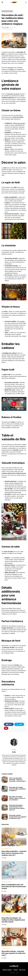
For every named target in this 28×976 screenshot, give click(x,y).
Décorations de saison (7, 11)
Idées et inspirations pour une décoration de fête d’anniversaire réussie (14, 886)
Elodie (14, 752)
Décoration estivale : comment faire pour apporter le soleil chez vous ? (17, 817)
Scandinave (8, 132)
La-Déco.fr (14, 966)
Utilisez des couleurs (19, 123)
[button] (2, 2)
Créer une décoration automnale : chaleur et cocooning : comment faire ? (17, 779)
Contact (15, 969)
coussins (22, 321)
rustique (11, 69)
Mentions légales (7, 969)
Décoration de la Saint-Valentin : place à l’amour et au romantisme (17, 798)
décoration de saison (13, 94)
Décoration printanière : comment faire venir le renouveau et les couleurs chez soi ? (17, 807)
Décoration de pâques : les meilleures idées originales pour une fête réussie (13, 920)
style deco (11, 67)
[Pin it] (6, 728)
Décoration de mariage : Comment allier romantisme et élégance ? (17, 789)
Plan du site (22, 969)
